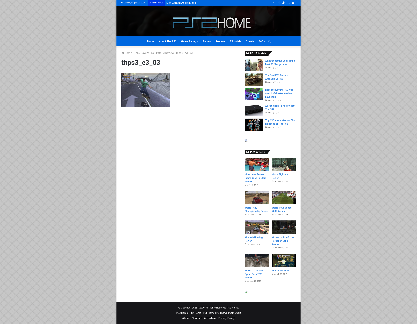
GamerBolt (235, 312)
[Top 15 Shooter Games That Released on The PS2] (254, 125)
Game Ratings (189, 41)
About (186, 318)
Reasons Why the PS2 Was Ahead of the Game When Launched (279, 93)
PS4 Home (195, 312)
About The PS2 (168, 41)
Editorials (235, 41)
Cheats (250, 41)
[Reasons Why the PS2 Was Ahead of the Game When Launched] (254, 94)
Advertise (210, 318)
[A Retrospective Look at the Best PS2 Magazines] (254, 65)
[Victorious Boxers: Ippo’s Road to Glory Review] (257, 164)
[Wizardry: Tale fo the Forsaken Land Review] (284, 227)
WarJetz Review (280, 270)
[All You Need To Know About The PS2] (254, 110)
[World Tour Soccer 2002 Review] (284, 197)
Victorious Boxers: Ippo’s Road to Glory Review (255, 178)
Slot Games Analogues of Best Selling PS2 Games (197, 2)
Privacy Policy (226, 318)
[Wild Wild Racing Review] (257, 227)
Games (206, 41)
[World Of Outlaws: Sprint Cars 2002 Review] (257, 260)
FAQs (262, 41)
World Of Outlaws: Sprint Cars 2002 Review (254, 274)
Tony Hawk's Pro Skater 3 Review (154, 53)
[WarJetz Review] (284, 260)
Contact (197, 318)
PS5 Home (209, 312)
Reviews (220, 41)
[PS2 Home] (208, 20)
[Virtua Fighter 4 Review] (284, 164)
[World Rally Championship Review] (257, 197)
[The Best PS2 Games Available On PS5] (254, 79)
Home (150, 41)
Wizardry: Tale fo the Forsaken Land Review (283, 241)
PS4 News (221, 312)
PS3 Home (182, 312)
